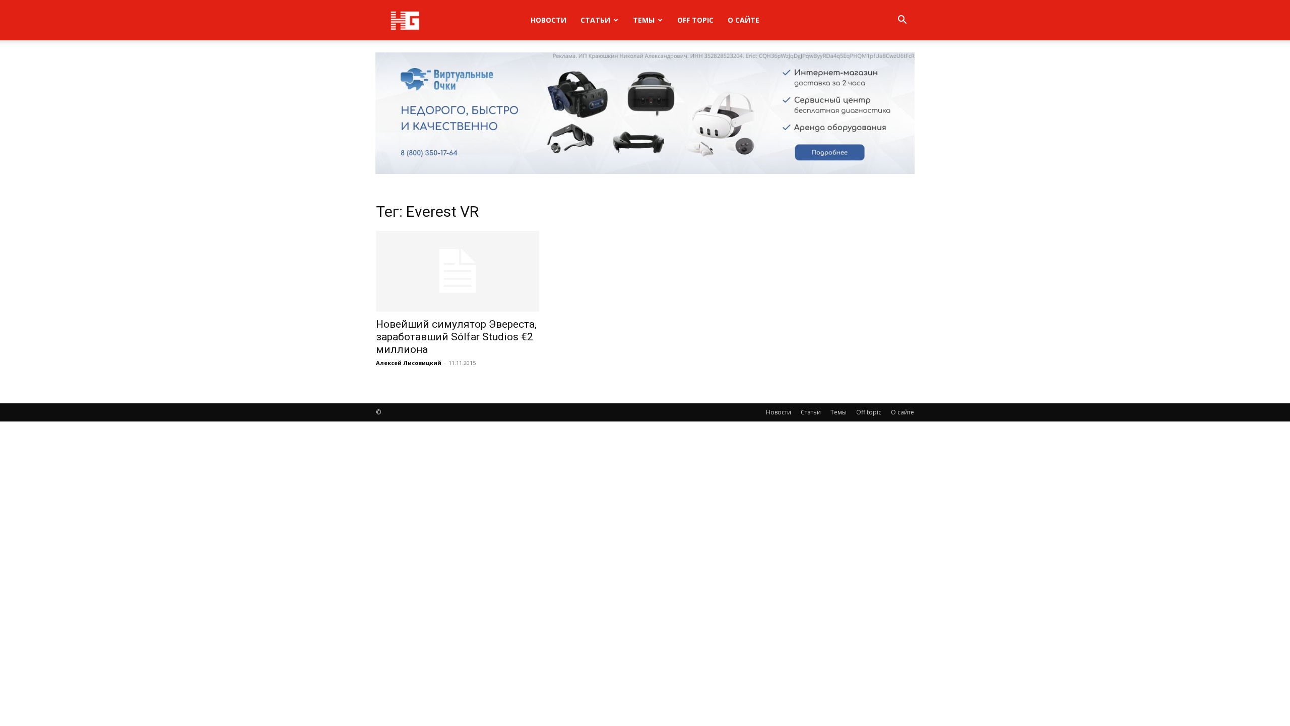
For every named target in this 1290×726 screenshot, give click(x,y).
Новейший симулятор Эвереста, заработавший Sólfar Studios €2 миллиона (456, 336)
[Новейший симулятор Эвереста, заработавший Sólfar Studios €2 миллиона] (457, 271)
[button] (902, 21)
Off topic (695, 20)
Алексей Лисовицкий (408, 363)
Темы (644, 20)
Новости (548, 20)
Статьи (595, 20)
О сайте (743, 20)
